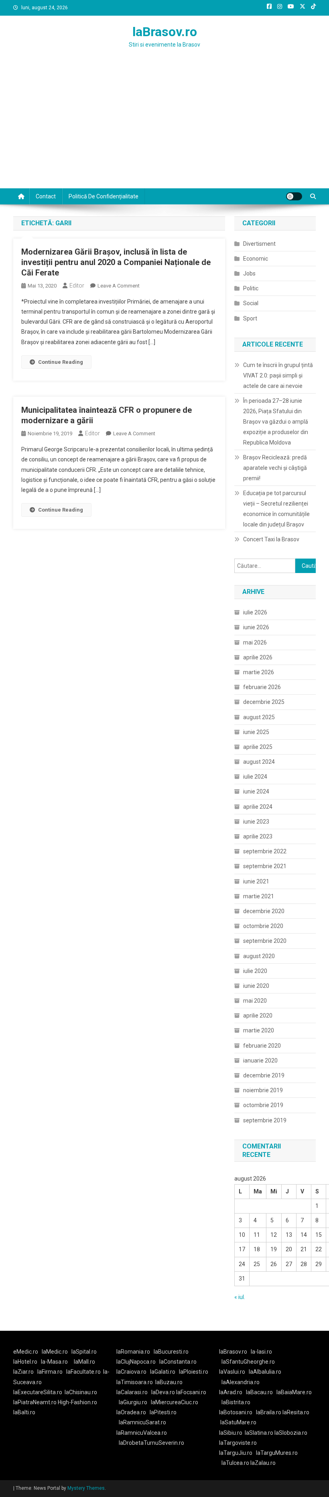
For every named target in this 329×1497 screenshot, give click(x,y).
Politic (250, 288)
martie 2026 (258, 672)
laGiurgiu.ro (135, 1402)
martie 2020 (258, 1030)
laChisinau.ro (81, 1392)
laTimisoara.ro (134, 1382)
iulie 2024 (255, 776)
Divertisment (259, 244)
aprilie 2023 (257, 836)
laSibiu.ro (230, 1433)
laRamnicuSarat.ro (142, 1422)
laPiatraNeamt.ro (35, 1402)
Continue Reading (60, 362)
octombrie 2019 (263, 1105)
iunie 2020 (256, 986)
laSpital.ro (84, 1351)
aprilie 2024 (257, 807)
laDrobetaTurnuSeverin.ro (151, 1443)
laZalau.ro (263, 1463)
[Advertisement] (164, 128)
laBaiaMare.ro (294, 1392)
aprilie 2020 (257, 1015)
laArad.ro (230, 1392)
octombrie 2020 (263, 926)
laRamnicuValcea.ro (141, 1433)
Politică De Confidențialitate (103, 196)
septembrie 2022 (264, 851)
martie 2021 (258, 896)
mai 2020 (255, 1000)
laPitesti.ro (163, 1412)
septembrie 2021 (264, 866)
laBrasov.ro (164, 31)
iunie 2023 (256, 821)
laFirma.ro (50, 1372)
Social (250, 303)
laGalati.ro (162, 1372)
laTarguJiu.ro (237, 1453)
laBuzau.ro (169, 1382)
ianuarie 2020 (260, 1060)
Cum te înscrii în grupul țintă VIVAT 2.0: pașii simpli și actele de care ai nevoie (278, 375)
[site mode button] (294, 196)
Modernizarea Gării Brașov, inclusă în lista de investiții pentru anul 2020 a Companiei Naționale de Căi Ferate (116, 262)
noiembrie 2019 (263, 1090)
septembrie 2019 (264, 1120)
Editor (76, 285)
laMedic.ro (55, 1351)
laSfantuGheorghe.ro (248, 1361)
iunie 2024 (256, 791)
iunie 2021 (256, 881)
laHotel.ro (25, 1361)
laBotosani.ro (235, 1412)
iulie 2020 (255, 971)
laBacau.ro (259, 1392)
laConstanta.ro (178, 1361)
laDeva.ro (163, 1392)
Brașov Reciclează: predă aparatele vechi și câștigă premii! (275, 467)
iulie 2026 (255, 612)
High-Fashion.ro (77, 1402)
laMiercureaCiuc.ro (174, 1402)
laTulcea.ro (235, 1463)
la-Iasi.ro (261, 1351)
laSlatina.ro (259, 1433)
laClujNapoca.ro (136, 1361)
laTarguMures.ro (277, 1453)
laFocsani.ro (191, 1392)
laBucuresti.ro (171, 1351)
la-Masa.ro (54, 1361)
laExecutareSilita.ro (37, 1392)
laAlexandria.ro (240, 1382)
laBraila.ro (268, 1412)
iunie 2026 (256, 627)
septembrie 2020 (264, 941)
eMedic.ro (25, 1351)
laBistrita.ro (235, 1402)
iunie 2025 (256, 732)
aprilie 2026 (257, 657)
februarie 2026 (262, 687)
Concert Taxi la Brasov (271, 539)
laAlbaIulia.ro (265, 1372)
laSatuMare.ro (238, 1422)
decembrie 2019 (263, 1075)
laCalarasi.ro (132, 1392)
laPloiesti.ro (193, 1372)
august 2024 (259, 762)
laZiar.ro (23, 1372)
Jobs (249, 273)
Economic (255, 258)
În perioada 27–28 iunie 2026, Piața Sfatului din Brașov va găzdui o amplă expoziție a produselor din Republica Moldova (275, 422)
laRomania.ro (133, 1351)
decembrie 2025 (263, 702)
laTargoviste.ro (238, 1443)
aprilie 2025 (257, 747)
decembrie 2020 (263, 911)
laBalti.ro (24, 1412)
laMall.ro (84, 1361)
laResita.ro (295, 1412)
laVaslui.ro (234, 1372)
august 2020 (259, 956)
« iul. (239, 1297)
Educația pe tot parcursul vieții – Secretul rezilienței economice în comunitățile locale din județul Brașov (276, 509)
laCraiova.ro (131, 1372)
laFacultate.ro (83, 1372)
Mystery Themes (86, 1488)
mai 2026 (255, 642)
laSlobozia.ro (290, 1433)
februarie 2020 (262, 1045)
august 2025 (259, 717)
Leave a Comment (118, 286)
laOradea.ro (131, 1412)
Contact (46, 196)
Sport (250, 318)
